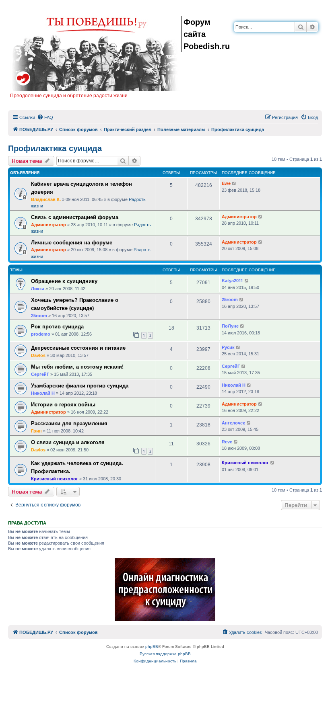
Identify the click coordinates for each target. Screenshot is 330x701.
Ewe (226, 183)
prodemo (40, 334)
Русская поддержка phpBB (165, 654)
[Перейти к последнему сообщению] (234, 183)
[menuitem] (45, 117)
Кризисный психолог (54, 478)
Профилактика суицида (55, 148)
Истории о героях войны (63, 405)
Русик (228, 347)
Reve (227, 441)
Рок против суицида (57, 327)
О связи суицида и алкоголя (68, 442)
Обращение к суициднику (64, 281)
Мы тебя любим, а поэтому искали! (77, 367)
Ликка (37, 288)
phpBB (151, 646)
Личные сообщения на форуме (71, 243)
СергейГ (40, 374)
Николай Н (43, 393)
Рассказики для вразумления (69, 423)
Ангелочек (233, 422)
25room (39, 315)
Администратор (48, 224)
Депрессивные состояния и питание (78, 348)
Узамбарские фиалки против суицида (79, 386)
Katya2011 (232, 280)
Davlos (38, 355)
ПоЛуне (230, 326)
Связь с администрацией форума (74, 217)
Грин (36, 430)
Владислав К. (46, 199)
